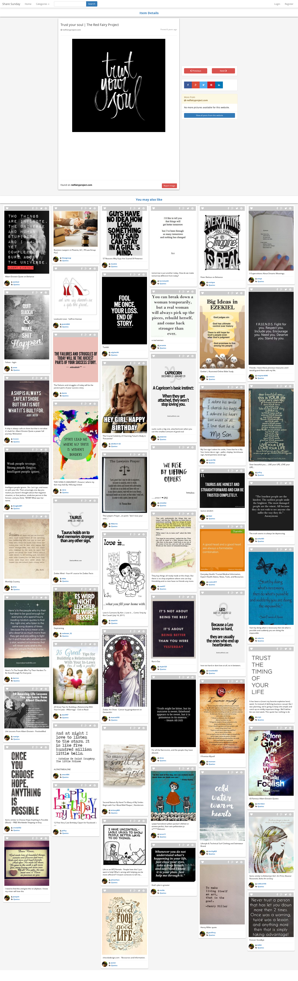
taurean (211, 761)
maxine (114, 264)
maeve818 (115, 717)
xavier (113, 963)
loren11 (162, 834)
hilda (64, 578)
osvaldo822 (213, 670)
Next (222, 70)
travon (16, 439)
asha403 (260, 538)
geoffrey (212, 932)
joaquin (16, 896)
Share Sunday (11, 4)
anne (15, 367)
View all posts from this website (209, 115)
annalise (163, 503)
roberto (260, 638)
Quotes (16, 284)
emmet (211, 376)
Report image (169, 185)
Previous (196, 70)
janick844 (66, 324)
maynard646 (262, 375)
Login (277, 3)
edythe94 (115, 352)
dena (161, 758)
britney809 (115, 810)
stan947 (65, 715)
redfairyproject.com (71, 29)
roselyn (16, 736)
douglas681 (17, 506)
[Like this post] (7, 208)
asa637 (162, 586)
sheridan (261, 804)
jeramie (162, 345)
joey (14, 587)
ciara (64, 490)
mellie (162, 890)
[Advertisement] (119, 155)
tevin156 (211, 460)
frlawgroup (66, 258)
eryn (259, 717)
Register (289, 3)
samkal (16, 282)
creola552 (17, 827)
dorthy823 (212, 851)
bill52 (259, 945)
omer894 (65, 774)
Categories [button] (42, 3)
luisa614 (114, 620)
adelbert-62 (116, 444)
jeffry (64, 830)
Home (28, 3)
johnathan (115, 880)
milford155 (261, 884)
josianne (163, 437)
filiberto (114, 523)
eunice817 (212, 582)
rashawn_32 (67, 633)
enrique (211, 282)
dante (64, 393)
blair (210, 516)
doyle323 (163, 666)
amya (259, 278)
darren (16, 678)
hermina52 (164, 281)
